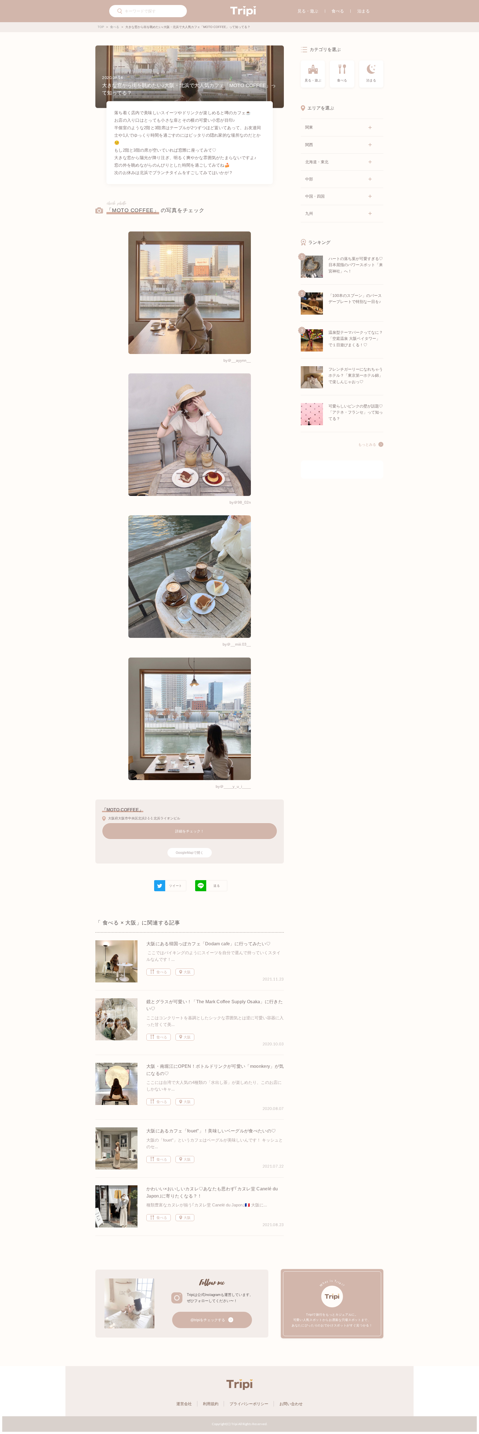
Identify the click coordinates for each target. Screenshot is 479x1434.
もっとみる (367, 445)
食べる (338, 11)
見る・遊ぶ (307, 11)
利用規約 (210, 1404)
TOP (101, 27)
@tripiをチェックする (208, 1320)
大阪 (186, 972)
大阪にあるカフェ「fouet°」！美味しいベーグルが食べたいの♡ (211, 1131)
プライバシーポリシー (249, 1404)
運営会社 (184, 1404)
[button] (120, 11)
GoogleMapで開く (189, 853)
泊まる (363, 11)
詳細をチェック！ (189, 831)
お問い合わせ (291, 1404)
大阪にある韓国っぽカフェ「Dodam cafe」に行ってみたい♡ (208, 943)
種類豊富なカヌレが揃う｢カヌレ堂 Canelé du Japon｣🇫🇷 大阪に (205, 1205)
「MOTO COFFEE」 (132, 210)
